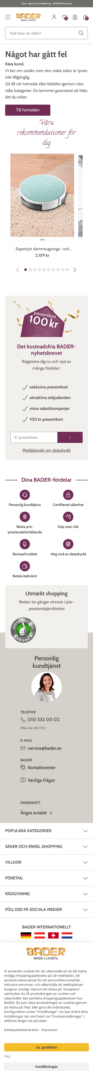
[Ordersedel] (75, 17)
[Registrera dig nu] (70, 437)
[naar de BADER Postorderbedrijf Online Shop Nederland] (67, 935)
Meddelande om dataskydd (46, 450)
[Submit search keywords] (81, 33)
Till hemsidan (28, 109)
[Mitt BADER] (54, 17)
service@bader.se (44, 748)
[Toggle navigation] (7, 17)
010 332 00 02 (44, 719)
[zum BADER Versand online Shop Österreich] (39, 935)
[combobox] (46, 33)
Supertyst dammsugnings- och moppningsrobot (42, 249)
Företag (14, 878)
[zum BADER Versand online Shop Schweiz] (53, 935)
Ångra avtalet (33, 813)
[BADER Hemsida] (28, 17)
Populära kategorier (28, 830)
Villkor (13, 862)
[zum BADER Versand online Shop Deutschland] (26, 935)
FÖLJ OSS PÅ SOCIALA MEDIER (33, 909)
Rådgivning (17, 893)
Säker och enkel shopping (33, 846)
